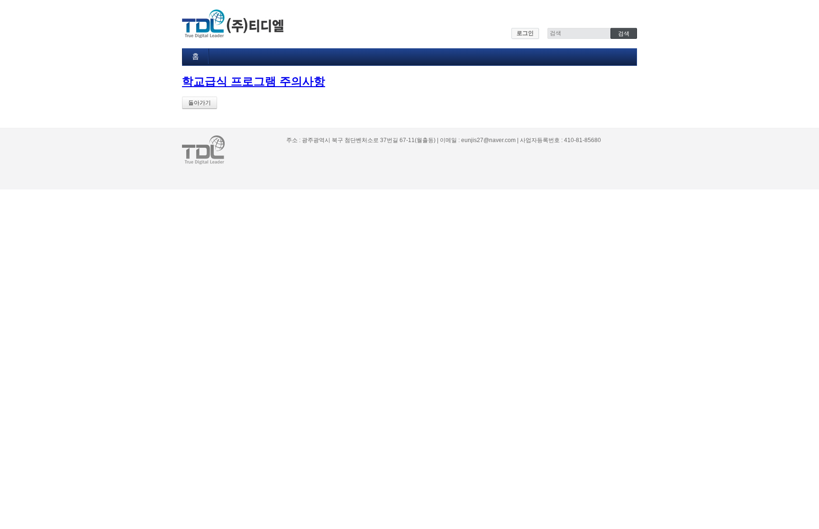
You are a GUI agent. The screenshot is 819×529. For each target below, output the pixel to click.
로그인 (525, 33)
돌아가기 (199, 102)
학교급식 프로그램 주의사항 (253, 81)
